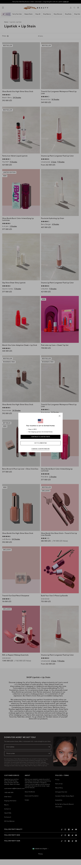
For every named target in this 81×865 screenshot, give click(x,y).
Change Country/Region (40, 448)
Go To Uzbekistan (40, 443)
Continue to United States (40, 436)
